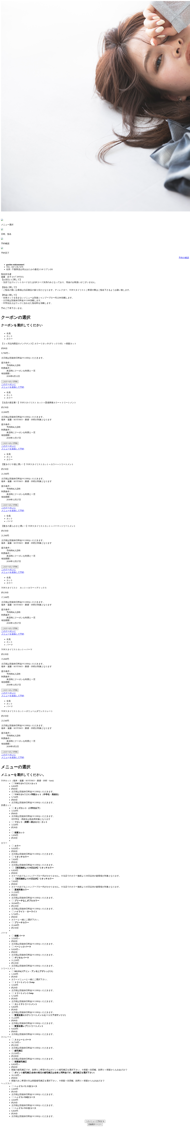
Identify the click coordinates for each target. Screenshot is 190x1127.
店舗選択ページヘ (95, 1124)
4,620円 (14, 1100)
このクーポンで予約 (9, 382)
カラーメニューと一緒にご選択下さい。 (30, 979)
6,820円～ (15, 1064)
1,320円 (14, 974)
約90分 (14, 851)
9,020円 (14, 1029)
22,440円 (15, 925)
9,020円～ (15, 848)
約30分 (14, 827)
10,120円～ (16, 1075)
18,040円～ (16, 903)
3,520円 (14, 811)
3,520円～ (15, 938)
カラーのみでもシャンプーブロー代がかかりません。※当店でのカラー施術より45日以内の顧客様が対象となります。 (66, 887)
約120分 (15, 906)
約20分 (14, 988)
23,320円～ (16, 1053)
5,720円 (14, 797)
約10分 (14, 1092)
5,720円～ (15, 914)
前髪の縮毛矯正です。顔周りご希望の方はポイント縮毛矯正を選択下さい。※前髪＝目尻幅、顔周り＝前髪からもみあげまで (69, 1070)
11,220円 (15, 892)
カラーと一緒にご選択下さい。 (25, 920)
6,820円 (14, 786)
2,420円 (14, 1089)
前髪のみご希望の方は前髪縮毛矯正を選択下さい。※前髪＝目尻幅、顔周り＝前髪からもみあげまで (57, 1081)
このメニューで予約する (95, 1121)
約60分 (14, 789)
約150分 (15, 928)
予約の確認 (184, 258)
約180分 (15, 1056)
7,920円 (14, 859)
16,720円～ (16, 1042)
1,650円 (14, 835)
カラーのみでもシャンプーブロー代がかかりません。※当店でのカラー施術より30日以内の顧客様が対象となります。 (66, 876)
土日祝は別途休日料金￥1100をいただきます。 (33, 791)
